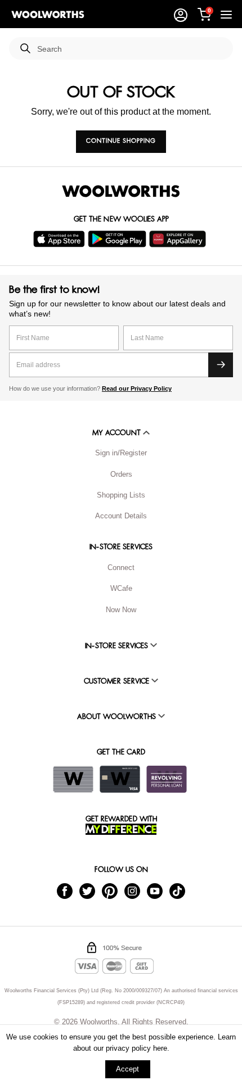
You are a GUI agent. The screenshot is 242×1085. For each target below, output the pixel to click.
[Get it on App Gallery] (179, 238)
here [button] (160, 1048)
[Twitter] (87, 891)
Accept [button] (127, 1069)
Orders (121, 474)
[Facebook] (65, 891)
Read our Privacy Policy (137, 388)
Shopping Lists (121, 495)
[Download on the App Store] (60, 238)
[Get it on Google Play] (118, 238)
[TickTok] (177, 891)
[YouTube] (155, 891)
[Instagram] (132, 891)
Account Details (121, 516)
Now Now (121, 609)
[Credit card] (120, 779)
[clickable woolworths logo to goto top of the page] (121, 191)
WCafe (121, 588)
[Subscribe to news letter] (220, 364)
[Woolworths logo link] (47, 15)
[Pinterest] (110, 891)
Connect (121, 567)
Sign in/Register (121, 453)
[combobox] (130, 49)
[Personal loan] (167, 779)
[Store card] (73, 779)
